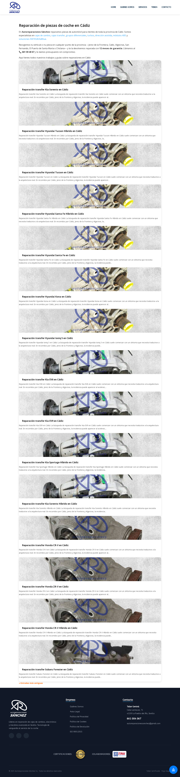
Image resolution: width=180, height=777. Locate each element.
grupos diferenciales (76, 35)
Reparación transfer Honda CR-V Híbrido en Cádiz (49, 628)
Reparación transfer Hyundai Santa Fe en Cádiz (48, 255)
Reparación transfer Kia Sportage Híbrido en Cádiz (50, 462)
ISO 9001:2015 (76, 732)
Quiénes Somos (77, 706)
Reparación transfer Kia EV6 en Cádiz (42, 379)
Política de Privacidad (79, 717)
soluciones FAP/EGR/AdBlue (32, 39)
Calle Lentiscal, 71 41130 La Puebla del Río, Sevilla (140, 710)
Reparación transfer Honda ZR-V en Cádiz (45, 586)
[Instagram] (18, 735)
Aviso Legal (75, 712)
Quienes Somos (127, 7)
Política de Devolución (79, 727)
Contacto (166, 7)
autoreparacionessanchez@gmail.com (143, 723)
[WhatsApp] (26, 735)
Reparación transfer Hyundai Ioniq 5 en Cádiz (47, 338)
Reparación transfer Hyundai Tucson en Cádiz (47, 172)
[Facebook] (11, 735)
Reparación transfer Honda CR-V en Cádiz (45, 545)
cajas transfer (58, 35)
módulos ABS (119, 35)
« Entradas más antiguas (31, 683)
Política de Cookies (78, 722)
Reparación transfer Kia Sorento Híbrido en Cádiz (49, 503)
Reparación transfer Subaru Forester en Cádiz (47, 669)
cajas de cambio (42, 35)
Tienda (154, 7)
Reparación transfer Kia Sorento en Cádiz (45, 89)
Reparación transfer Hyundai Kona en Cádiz (46, 296)
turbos (90, 35)
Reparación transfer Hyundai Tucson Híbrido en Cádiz (52, 131)
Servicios (142, 7)
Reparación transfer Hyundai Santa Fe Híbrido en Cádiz (53, 213)
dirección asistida (103, 35)
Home (113, 7)
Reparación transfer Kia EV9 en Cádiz (42, 420)
